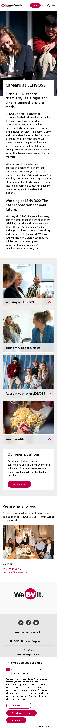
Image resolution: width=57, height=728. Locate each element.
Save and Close (19, 705)
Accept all (16, 720)
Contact (35, 5)
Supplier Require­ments (28, 654)
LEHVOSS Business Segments (26, 641)
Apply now (19, 484)
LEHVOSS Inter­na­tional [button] (27, 632)
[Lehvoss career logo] (12, 5)
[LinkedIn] (21, 622)
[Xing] (28, 622)
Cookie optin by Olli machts (46, 726)
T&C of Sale (28, 650)
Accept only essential (21, 713)
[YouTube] (36, 622)
